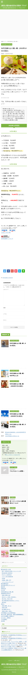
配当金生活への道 (6, 569)
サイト (4, 320)
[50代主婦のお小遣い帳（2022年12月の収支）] (19, 270)
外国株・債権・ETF (6, 580)
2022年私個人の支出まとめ (12, 436)
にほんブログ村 (6, 232)
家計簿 (3, 587)
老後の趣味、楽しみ (6, 605)
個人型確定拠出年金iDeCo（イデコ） (10, 600)
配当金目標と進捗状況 (7, 573)
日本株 (3, 578)
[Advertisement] (14, 24)
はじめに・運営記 (6, 617)
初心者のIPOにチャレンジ (8, 585)
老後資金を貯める (6, 593)
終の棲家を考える (6, 609)
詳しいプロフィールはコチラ (13, 454)
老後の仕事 (4, 607)
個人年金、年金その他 (7, 598)
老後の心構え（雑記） (7, 611)
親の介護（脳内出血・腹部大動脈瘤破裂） (12, 614)
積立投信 (4, 602)
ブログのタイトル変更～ (17, 471)
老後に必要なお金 (6, 595)
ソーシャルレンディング (7, 582)
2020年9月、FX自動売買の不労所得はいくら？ (14, 635)
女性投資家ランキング (7, 238)
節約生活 (3, 588)
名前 (4, 307)
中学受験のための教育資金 (8, 613)
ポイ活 (3, 590)
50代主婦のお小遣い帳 (8, 277)
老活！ (3, 604)
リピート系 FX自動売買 (7, 576)
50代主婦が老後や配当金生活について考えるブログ (14, 667)
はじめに (10, 660)
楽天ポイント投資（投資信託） (9, 597)
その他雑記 (4, 619)
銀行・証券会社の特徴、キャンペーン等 (11, 571)
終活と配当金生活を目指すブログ (14, 5)
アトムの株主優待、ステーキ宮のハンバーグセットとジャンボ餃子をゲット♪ (18, 513)
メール (4, 313)
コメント (5, 289)
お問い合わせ (16, 660)
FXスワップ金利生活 (6, 574)
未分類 (3, 621)
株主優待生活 (4, 583)
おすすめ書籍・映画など (7, 616)
